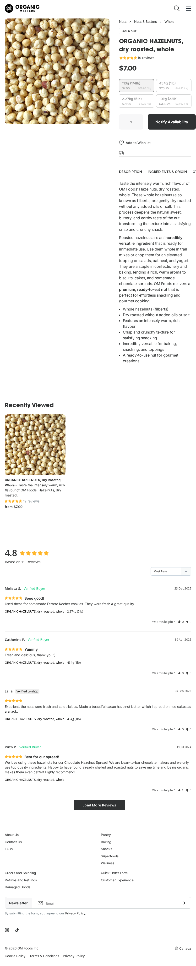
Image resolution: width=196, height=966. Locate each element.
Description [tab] (130, 172)
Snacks (106, 849)
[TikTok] (17, 930)
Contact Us (13, 842)
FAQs (9, 849)
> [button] (99, 805)
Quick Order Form (114, 873)
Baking (106, 842)
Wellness (107, 863)
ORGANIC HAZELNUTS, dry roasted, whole (35, 611)
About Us (12, 835)
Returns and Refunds (21, 880)
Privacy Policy (75, 913)
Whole (169, 21)
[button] (180, 622)
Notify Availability (171, 121)
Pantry (106, 835)
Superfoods (110, 856)
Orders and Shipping (20, 873)
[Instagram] (7, 930)
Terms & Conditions (44, 956)
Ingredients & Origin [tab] (167, 172)
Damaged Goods (17, 887)
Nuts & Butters (145, 21)
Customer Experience (117, 880)
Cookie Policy (15, 956)
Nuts (122, 21)
